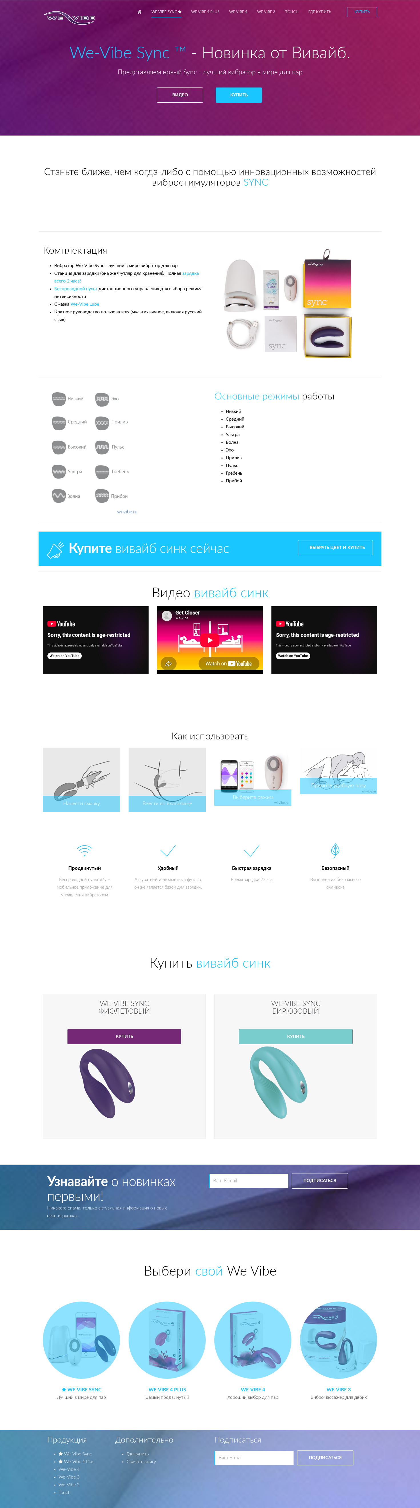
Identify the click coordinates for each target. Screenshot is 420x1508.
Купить (362, 12)
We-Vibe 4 (69, 1469)
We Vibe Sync (164, 12)
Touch (292, 12)
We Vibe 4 (238, 12)
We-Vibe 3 (69, 1477)
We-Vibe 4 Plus (78, 1461)
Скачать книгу (141, 1461)
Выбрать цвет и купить (337, 548)
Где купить (319, 12)
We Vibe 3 (266, 12)
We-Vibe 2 (69, 1485)
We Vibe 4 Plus (205, 12)
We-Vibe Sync (77, 1454)
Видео (180, 95)
